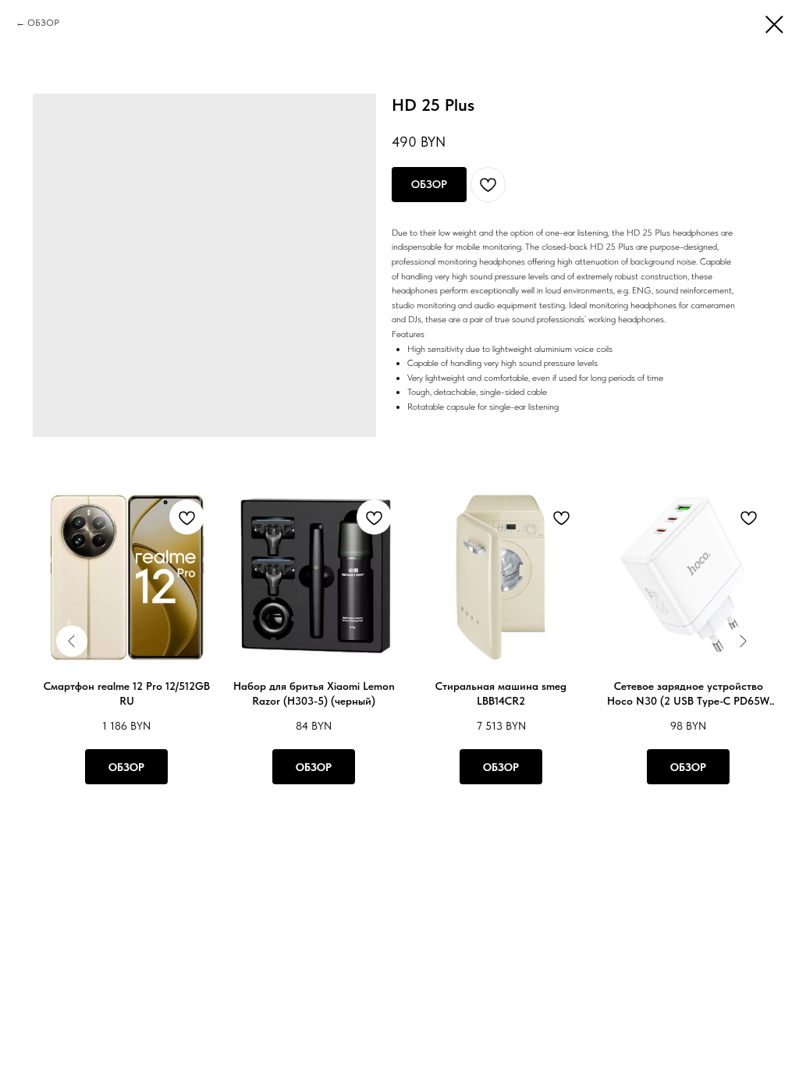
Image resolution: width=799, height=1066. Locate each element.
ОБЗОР (43, 22)
